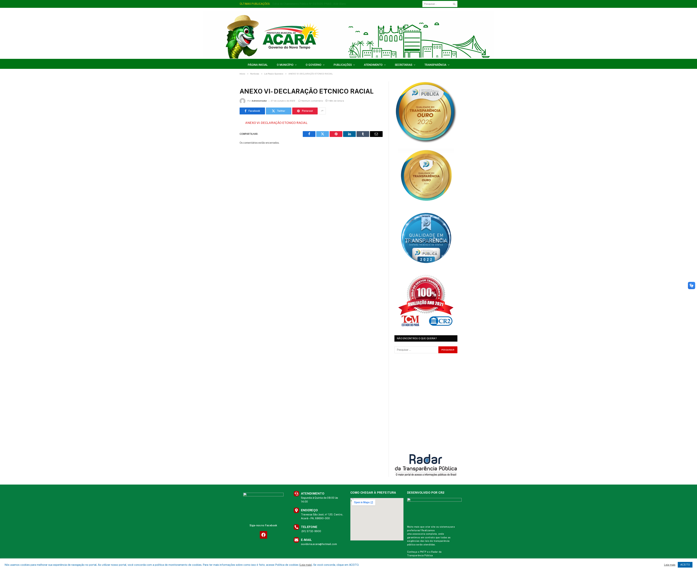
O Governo (313, 64)
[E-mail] (227, 169)
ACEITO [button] (685, 564)
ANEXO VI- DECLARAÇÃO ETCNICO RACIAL (276, 123)
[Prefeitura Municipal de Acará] (348, 35)
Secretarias (403, 64)
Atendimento (373, 64)
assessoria (418, 533)
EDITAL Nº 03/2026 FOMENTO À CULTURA (298, 3)
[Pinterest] (227, 160)
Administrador (259, 101)
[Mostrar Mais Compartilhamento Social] (322, 111)
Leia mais (305, 564)
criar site (430, 526)
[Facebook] (227, 132)
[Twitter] (227, 141)
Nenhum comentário (312, 101)
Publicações (343, 64)
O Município (285, 64)
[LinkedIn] (227, 150)
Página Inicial (258, 64)
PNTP (423, 551)
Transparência (435, 64)
